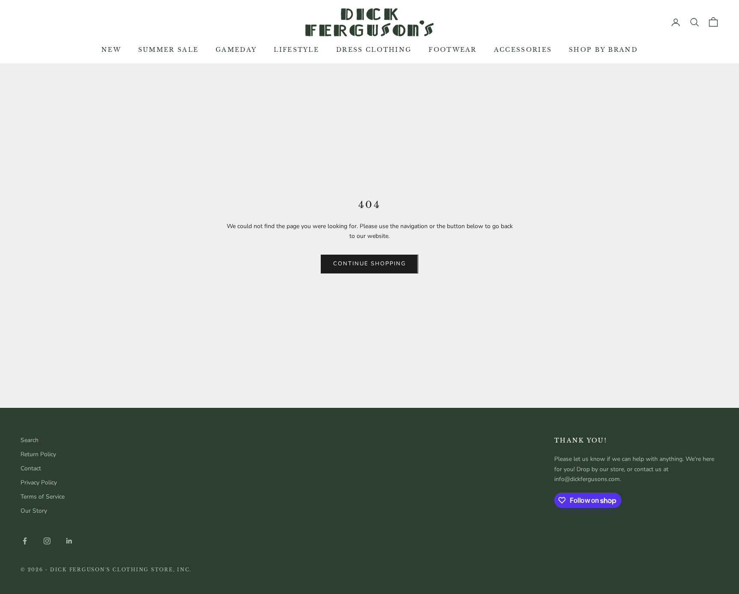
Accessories (523, 49)
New (111, 49)
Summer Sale (168, 49)
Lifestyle (296, 49)
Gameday (236, 49)
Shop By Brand (603, 49)
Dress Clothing (373, 49)
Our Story (34, 511)
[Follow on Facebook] (25, 541)
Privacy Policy (39, 482)
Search (29, 440)
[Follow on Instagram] (47, 541)
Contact (31, 468)
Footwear (452, 49)
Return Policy (38, 454)
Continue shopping (369, 263)
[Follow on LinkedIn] (69, 541)
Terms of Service (43, 497)
